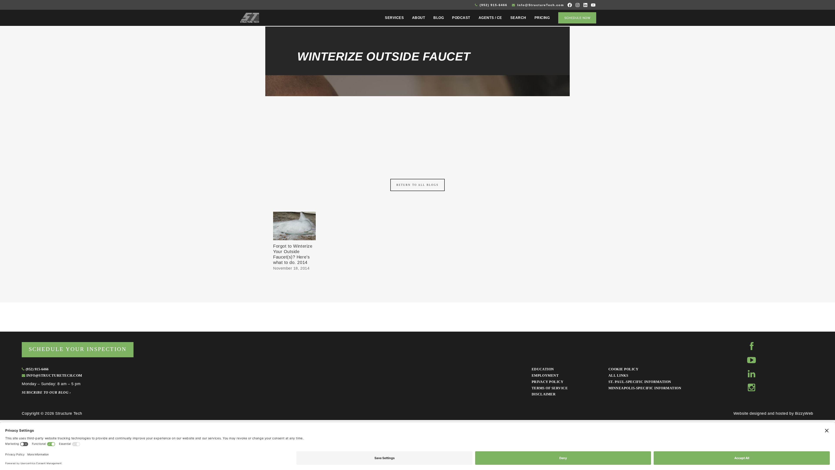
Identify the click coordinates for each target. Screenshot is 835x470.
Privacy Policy (548, 382)
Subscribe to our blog (46, 392)
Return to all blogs (417, 184)
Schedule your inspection (78, 349)
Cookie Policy (623, 369)
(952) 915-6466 (492, 5)
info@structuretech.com (53, 375)
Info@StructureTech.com (540, 5)
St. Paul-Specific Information (639, 382)
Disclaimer (544, 394)
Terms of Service (550, 388)
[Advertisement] (417, 128)
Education (543, 369)
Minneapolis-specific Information (644, 388)
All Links (618, 375)
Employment (545, 375)
